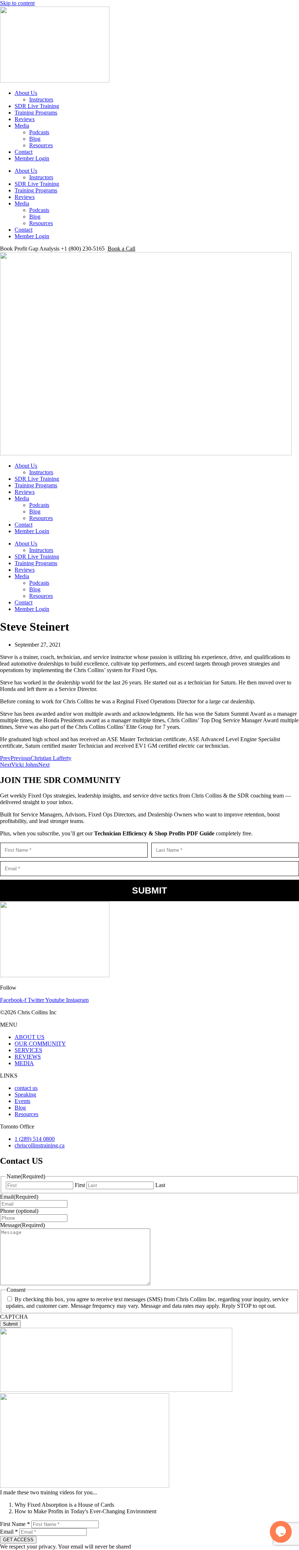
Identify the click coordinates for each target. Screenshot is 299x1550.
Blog (34, 139)
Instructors (41, 99)
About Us (26, 93)
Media (22, 126)
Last (160, 1185)
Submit (149, 890)
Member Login (32, 158)
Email (9, 1532)
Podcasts (39, 132)
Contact (23, 152)
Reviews (25, 119)
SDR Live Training (37, 106)
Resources (41, 145)
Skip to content (17, 3)
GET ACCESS (18, 1539)
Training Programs (36, 112)
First (80, 1185)
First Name (15, 1524)
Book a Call (121, 248)
